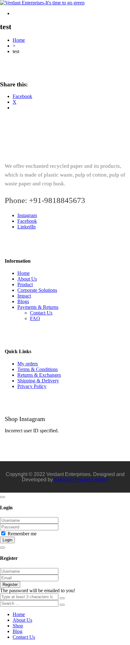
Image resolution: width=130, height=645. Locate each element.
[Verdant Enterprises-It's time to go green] (42, 2)
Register (10, 584)
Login (7, 540)
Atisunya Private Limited (81, 479)
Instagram (27, 215)
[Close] (2, 497)
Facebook (27, 221)
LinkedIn (26, 226)
